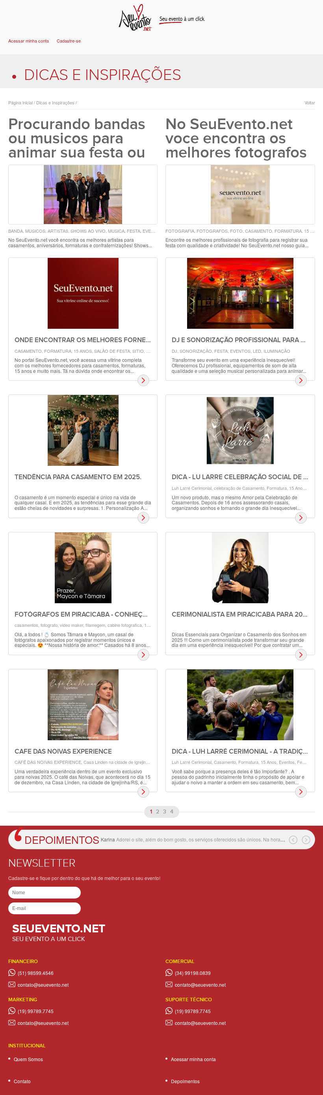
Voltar (309, 102)
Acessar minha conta (28, 40)
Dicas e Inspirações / (56, 102)
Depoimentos (61, 839)
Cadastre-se (69, 40)
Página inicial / (21, 102)
